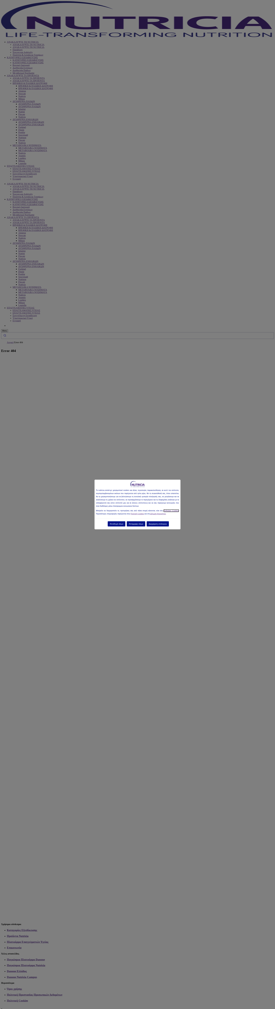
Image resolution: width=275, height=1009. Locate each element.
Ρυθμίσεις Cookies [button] (171, 511)
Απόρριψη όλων (136, 524)
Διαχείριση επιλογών (158, 524)
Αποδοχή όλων (116, 524)
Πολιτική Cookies (137, 514)
